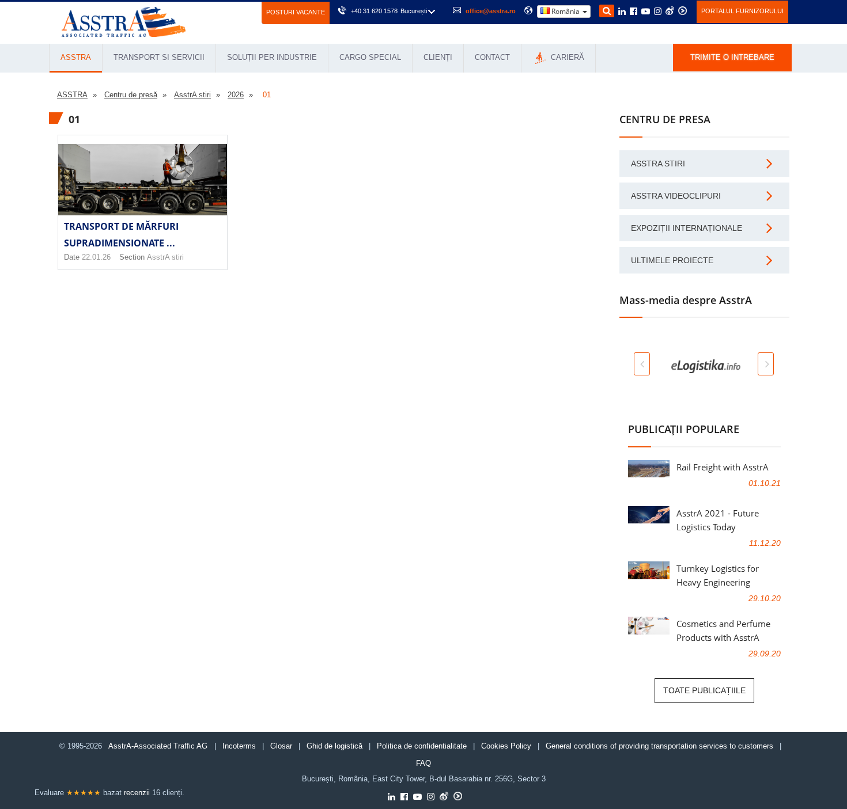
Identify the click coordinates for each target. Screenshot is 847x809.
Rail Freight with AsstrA (722, 467)
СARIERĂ (566, 57)
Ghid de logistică (334, 746)
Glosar (281, 746)
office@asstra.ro (491, 10)
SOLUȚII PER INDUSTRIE (272, 57)
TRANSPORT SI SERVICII (159, 57)
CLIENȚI (437, 57)
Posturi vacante (295, 12)
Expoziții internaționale (686, 228)
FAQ (423, 763)
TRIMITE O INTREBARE (732, 57)
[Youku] (682, 10)
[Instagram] (657, 12)
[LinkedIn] (622, 12)
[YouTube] (645, 12)
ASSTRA (75, 57)
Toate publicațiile (704, 690)
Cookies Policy (506, 746)
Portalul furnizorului (742, 10)
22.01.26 (96, 257)
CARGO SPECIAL (370, 57)
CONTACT (492, 57)
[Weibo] (670, 10)
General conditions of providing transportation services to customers (659, 746)
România (565, 11)
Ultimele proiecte (672, 260)
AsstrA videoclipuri (676, 195)
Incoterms (239, 746)
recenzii (137, 792)
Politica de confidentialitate (422, 746)
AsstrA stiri (165, 257)
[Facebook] (633, 12)
